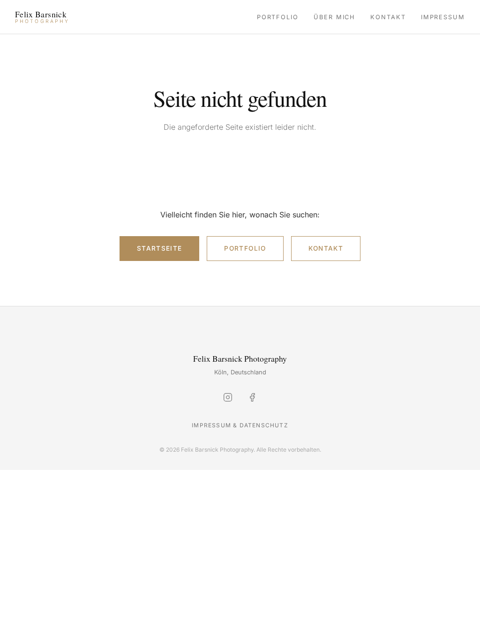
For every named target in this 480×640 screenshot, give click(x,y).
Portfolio (278, 17)
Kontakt (387, 17)
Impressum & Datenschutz (240, 425)
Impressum (443, 17)
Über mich (334, 17)
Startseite (159, 248)
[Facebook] (252, 399)
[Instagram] (227, 399)
